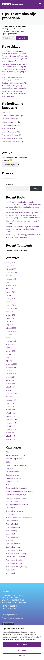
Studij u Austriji (12, 521)
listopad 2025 (11, 279)
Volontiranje (11, 573)
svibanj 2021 (11, 380)
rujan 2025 (10, 282)
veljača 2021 (10, 390)
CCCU (8, 462)
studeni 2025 (11, 276)
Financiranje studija (13, 478)
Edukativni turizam (13, 475)
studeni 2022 (11, 334)
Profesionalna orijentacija (16, 494)
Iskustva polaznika (9, 122)
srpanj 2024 (10, 298)
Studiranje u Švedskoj (14, 560)
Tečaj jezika (10, 570)
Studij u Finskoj (12, 524)
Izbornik (40, 4)
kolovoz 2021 (11, 374)
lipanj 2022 (10, 348)
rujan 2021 (10, 370)
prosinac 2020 (11, 393)
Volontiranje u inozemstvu (9, 178)
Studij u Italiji (7, 128)
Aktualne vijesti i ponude (15, 455)
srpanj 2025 (10, 289)
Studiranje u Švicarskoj (10, 142)
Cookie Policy (31, 639)
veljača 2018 (10, 439)
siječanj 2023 (11, 328)
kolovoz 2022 (11, 341)
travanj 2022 (11, 351)
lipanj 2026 (10, 266)
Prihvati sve (22, 644)
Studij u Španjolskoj (13, 547)
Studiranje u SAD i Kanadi (15, 557)
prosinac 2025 (11, 272)
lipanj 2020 (10, 406)
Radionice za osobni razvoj (16, 498)
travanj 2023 (11, 318)
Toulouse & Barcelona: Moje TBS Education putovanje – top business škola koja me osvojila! (14, 85)
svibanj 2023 (11, 315)
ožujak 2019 (10, 426)
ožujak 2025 (10, 295)
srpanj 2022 (10, 344)
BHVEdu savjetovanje (14, 459)
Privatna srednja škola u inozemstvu (20, 491)
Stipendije (10, 514)
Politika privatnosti (9, 615)
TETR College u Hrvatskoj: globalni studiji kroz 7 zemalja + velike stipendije (14, 93)
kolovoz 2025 (11, 285)
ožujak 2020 (10, 413)
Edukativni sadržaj (9, 119)
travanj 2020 (11, 410)
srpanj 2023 (10, 312)
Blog (4, 112)
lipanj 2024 (10, 302)
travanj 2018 (11, 433)
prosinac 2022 (11, 331)
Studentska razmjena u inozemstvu (19, 517)
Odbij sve (22, 656)
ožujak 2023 (10, 321)
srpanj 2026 (10, 262)
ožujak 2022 (10, 354)
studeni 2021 (11, 367)
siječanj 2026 (11, 269)
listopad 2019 (11, 423)
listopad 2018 (11, 429)
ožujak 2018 (10, 436)
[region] (22, 642)
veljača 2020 (10, 416)
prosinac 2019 (11, 419)
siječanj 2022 (11, 361)
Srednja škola (11, 508)
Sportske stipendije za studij (17, 504)
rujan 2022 (10, 338)
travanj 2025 (11, 292)
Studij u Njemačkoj (9, 132)
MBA (8, 485)
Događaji (9, 468)
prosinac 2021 (11, 364)
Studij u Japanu (12, 537)
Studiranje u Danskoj (10, 135)
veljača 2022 (10, 357)
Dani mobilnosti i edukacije (12, 115)
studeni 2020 (11, 397)
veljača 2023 (10, 325)
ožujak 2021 (10, 387)
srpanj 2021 (10, 377)
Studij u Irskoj (11, 530)
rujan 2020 (10, 403)
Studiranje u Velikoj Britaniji (16, 566)
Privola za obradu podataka (12, 618)
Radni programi (12, 501)
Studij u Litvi (10, 540)
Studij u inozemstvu (9, 125)
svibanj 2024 (11, 305)
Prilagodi (22, 650)
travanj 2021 (11, 383)
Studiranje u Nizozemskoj (12, 138)
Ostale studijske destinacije (16, 488)
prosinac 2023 (11, 308)
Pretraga (9, 184)
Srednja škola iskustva (14, 511)
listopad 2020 (11, 400)
